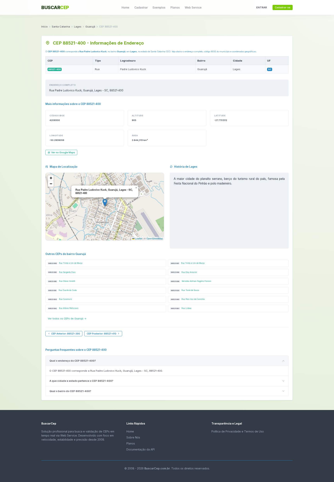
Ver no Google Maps (63, 152)
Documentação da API (140, 449)
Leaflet (138, 238)
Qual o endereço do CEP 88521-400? (72, 360)
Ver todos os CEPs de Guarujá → (67, 318)
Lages (77, 26)
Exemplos (159, 7)
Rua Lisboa (181, 308)
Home (125, 7)
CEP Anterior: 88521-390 (65, 333)
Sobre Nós (133, 437)
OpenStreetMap (154, 238)
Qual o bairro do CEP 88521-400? (70, 391)
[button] (104, 203)
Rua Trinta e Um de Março (65, 263)
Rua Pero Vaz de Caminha (188, 299)
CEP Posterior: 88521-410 (101, 333)
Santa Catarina (61, 26)
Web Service (193, 7)
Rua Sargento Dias (61, 272)
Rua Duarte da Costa (62, 290)
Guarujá (90, 26)
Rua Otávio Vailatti (61, 281)
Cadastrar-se (282, 7)
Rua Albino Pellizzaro (63, 308)
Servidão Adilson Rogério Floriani (191, 281)
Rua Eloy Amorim (184, 272)
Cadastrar (141, 7)
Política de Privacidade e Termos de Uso (237, 431)
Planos (175, 7)
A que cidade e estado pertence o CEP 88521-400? (81, 380)
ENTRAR (261, 7)
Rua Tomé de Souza (185, 290)
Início (44, 26)
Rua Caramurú (60, 299)
